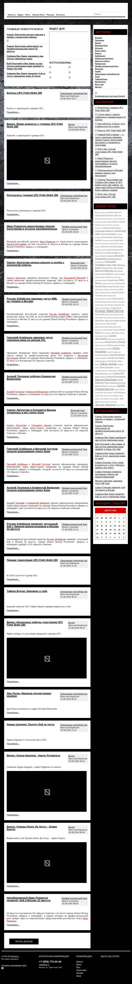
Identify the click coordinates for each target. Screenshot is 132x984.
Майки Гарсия (109, 320)
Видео (20, 15)
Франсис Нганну (101, 386)
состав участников (115, 358)
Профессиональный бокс (74, 227)
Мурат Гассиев (113, 330)
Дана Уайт (111, 265)
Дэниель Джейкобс (104, 289)
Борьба (98, 38)
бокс (103, 253)
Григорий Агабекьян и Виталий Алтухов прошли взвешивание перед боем (32, 450)
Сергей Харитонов (101, 358)
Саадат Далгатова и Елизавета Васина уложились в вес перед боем (31, 411)
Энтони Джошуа (105, 404)
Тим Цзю (105, 370)
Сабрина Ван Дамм (106, 348)
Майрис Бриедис (100, 323)
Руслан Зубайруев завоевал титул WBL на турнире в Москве (32, 300)
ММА (105, 330)
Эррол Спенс (120, 405)
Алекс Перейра (112, 221)
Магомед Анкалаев (119, 317)
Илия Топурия (108, 295)
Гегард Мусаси (99, 262)
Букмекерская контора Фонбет (110, 96)
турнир (110, 373)
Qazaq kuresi (104, 212)
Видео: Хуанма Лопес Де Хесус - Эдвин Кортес (32, 828)
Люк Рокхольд (107, 317)
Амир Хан (98, 240)
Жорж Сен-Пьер (105, 292)
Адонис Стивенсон (119, 218)
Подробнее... (13, 112)
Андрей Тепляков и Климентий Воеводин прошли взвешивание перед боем (33, 489)
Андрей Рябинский (113, 243)
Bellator (97, 212)
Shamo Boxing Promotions (104, 215)
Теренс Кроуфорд (106, 367)
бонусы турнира (112, 253)
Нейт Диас (115, 333)
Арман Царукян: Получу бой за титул (31, 724)
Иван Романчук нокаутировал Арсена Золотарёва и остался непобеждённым (32, 227)
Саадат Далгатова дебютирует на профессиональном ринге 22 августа (24, 49)
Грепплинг (99, 40)
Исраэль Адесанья (101, 301)
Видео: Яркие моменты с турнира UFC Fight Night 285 (35, 125)
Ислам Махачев (118, 298)
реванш (101, 342)
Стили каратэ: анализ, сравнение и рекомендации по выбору (110, 117)
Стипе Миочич (111, 361)
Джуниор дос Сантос (108, 283)
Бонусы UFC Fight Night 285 (24, 92)
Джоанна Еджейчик (101, 280)
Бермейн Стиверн (100, 249)
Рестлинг (99, 69)
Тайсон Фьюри (108, 363)
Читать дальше (24, 941)
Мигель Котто (99, 330)
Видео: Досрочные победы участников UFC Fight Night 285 (35, 623)
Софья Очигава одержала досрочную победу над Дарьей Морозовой (108, 474)
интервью (108, 298)
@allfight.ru (45, 965)
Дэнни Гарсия (114, 289)
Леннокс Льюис (119, 314)
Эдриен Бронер (104, 401)
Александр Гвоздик (106, 225)
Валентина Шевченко (107, 256)
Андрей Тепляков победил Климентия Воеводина (31, 377)
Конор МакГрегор (109, 311)
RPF (120, 212)
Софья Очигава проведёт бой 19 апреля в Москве (110, 488)
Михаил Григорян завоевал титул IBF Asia (108, 482)
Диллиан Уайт (120, 283)
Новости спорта (102, 61)
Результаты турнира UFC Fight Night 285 (32, 195)
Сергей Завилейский (102, 355)
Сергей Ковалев (117, 355)
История (99, 48)
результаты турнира (115, 342)
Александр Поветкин (104, 231)
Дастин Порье (107, 268)
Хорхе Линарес (108, 392)
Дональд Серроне (113, 286)
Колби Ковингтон (116, 308)
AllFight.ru (15, 956)
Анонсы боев (38, 15)
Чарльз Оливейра (113, 395)
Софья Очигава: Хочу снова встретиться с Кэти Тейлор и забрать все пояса (109, 465)
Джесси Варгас (99, 277)
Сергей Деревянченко (114, 352)
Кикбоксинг (100, 56)
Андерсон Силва (108, 240)
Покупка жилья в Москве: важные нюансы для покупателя (109, 173)
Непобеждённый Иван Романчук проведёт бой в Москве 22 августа (29, 899)
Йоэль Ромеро (112, 301)
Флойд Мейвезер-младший (114, 383)
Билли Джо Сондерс (113, 249)
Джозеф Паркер (113, 280)
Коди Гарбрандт (105, 308)
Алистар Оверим (106, 237)
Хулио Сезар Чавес (101, 395)
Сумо (97, 77)
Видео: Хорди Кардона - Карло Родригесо (33, 755)
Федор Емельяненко (117, 376)
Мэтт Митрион (106, 333)
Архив (78, 976)
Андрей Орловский (101, 243)
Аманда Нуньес (118, 237)
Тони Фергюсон (101, 373)
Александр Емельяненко (112, 228)
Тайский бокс (101, 79)
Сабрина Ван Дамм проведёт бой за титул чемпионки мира (110, 495)
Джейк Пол (109, 274)
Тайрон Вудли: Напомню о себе (27, 591)
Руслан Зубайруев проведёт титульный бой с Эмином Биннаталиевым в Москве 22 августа (33, 526)
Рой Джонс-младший (113, 345)
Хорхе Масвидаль (119, 392)
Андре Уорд (118, 240)
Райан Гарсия (112, 339)
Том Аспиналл (112, 370)
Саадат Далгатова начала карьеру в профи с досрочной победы (26, 35)
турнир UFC (119, 373)
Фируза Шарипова (106, 379)
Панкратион (100, 64)
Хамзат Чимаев (119, 389)
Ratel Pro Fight (113, 212)
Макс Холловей (111, 323)
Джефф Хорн (109, 277)
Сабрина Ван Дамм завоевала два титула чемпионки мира (25, 57)
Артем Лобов (105, 246)
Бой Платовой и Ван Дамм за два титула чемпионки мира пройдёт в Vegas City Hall (25, 66)
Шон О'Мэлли (104, 398)
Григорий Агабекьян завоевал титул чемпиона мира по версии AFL (30, 339)
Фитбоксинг (100, 82)
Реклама (50, 15)
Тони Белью (121, 370)
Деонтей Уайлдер (104, 271)
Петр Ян (105, 336)
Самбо (98, 71)
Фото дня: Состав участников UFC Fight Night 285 (108, 152)
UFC (116, 215)
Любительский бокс (104, 58)
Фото (28, 15)
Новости (12, 15)
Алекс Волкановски (101, 221)
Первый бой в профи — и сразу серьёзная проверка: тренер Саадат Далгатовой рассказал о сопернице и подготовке (109, 139)
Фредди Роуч (112, 386)
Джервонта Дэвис (119, 274)
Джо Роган (117, 277)
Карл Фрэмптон (109, 305)
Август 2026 (110, 510)
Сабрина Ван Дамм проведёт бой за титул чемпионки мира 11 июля (26, 74)
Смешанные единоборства (73, 93)
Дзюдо (98, 43)
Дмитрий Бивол (101, 286)
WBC (120, 215)
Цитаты (98, 87)
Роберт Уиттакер (100, 345)
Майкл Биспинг (120, 320)
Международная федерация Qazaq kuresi (108, 326)
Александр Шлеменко (108, 234)
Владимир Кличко (113, 259)
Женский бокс (78, 263)
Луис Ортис (99, 317)
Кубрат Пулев (109, 314)
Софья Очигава (100, 361)
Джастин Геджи (100, 274)
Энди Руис (113, 401)
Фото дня (99, 84)
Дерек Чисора (118, 271)
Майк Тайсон (99, 320)
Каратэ (98, 53)
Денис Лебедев (118, 268)
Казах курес (100, 51)
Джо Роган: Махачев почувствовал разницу (29, 694)
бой (100, 253)
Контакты (60, 15)
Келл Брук (118, 305)
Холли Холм (99, 392)
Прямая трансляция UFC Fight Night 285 (32, 560)
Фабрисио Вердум (101, 376)
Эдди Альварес (114, 398)
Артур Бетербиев (116, 246)
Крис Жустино (99, 314)
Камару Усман (99, 305)
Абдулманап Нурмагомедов (103, 218)
